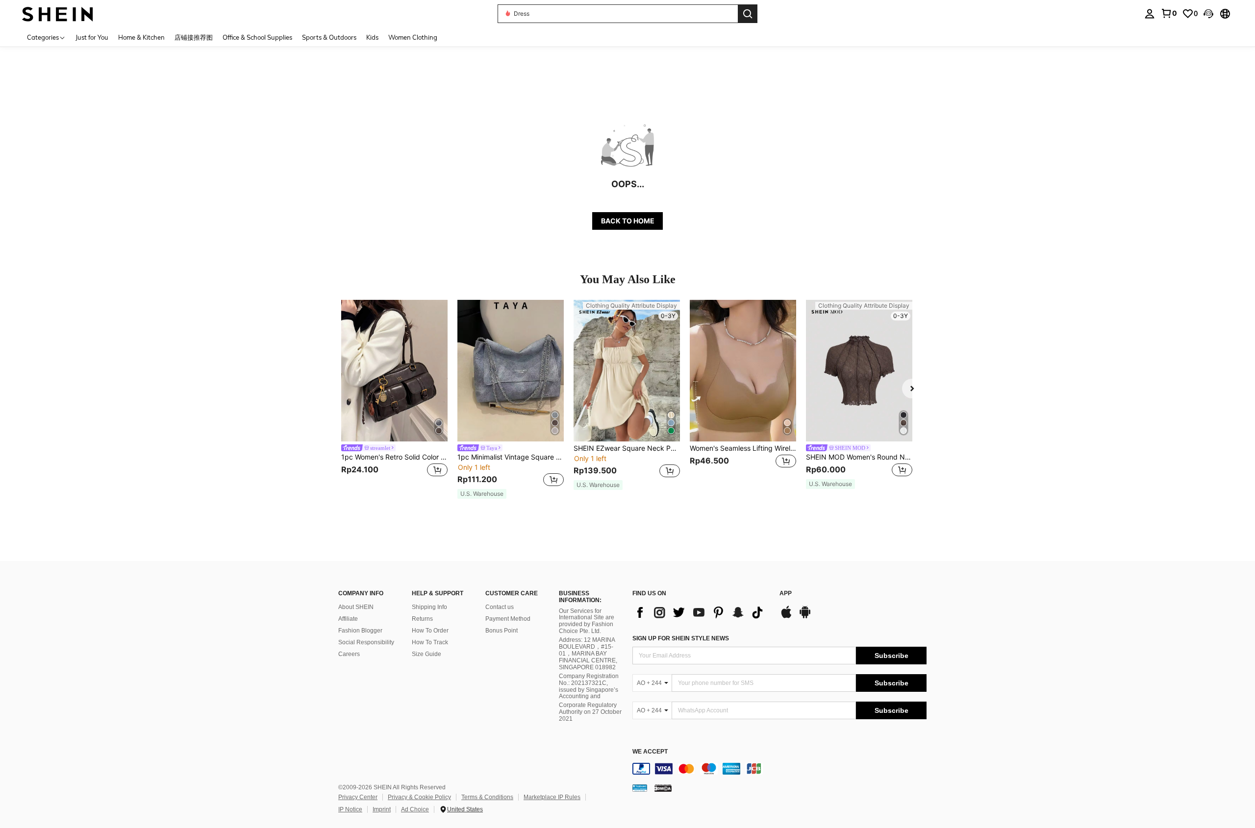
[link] (1168, 13)
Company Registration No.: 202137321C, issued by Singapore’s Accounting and (589, 686)
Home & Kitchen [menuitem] (141, 37)
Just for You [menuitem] (91, 37)
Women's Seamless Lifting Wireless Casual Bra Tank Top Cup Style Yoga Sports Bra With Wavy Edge (743, 448)
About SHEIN (356, 607)
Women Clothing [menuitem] (412, 37)
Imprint (382, 809)
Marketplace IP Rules (552, 797)
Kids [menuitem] (372, 37)
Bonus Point (501, 630)
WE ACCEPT (650, 752)
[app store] (786, 616)
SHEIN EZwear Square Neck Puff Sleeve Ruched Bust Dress (627, 448)
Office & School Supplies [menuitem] (257, 37)
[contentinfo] (779, 769)
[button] (1208, 14)
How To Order (430, 630)
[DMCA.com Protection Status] (663, 787)
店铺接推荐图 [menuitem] (194, 37)
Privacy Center (357, 797)
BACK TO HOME (627, 221)
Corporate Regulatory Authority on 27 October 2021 (590, 712)
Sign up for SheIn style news (680, 638)
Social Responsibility (366, 642)
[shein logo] (57, 13)
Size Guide (426, 654)
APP (785, 593)
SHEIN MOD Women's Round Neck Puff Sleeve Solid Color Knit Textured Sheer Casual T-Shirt (859, 457)
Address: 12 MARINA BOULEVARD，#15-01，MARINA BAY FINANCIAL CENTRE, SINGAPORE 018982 (588, 653)
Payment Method (507, 618)
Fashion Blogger (360, 630)
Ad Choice (415, 809)
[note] (481, 494)
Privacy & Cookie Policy (419, 797)
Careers (349, 654)
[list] (701, 612)
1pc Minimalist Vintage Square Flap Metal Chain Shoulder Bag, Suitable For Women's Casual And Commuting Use (510, 457)
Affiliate (348, 618)
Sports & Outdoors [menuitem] (329, 37)
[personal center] (1149, 14)
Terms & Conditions (487, 797)
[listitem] (394, 394)
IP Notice (350, 809)
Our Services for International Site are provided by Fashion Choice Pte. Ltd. (586, 621)
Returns (422, 618)
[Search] (747, 13)
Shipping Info (429, 607)
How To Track (430, 642)
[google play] (805, 616)
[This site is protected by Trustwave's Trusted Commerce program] (639, 787)
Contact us (499, 607)
